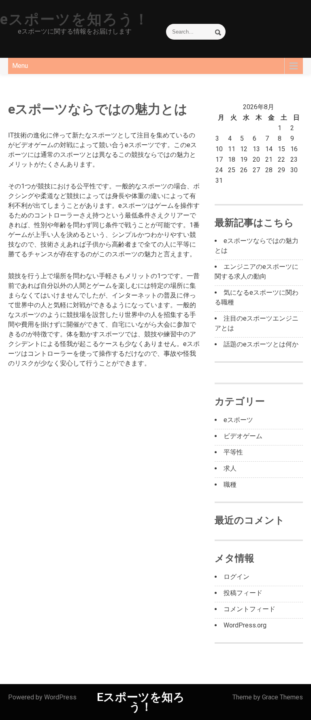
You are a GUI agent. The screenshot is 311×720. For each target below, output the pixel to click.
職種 (230, 484)
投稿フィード (243, 593)
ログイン (236, 577)
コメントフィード (249, 609)
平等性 (233, 452)
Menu (20, 66)
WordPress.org (245, 625)
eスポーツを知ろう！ (74, 19)
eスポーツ (238, 420)
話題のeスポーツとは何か (261, 344)
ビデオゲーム (243, 436)
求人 (230, 468)
